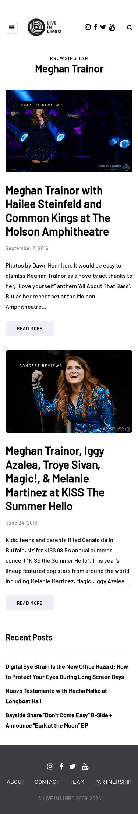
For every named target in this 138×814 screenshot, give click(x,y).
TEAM (77, 781)
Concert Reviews (41, 105)
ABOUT (16, 781)
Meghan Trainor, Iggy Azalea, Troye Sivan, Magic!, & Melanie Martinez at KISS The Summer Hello (55, 478)
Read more (30, 328)
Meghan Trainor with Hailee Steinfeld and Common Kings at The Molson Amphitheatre (58, 210)
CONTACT (47, 781)
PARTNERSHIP (112, 781)
